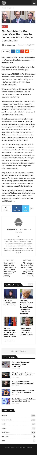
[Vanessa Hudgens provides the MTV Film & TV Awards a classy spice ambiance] (6, 392)
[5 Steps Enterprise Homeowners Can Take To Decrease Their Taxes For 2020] (6, 375)
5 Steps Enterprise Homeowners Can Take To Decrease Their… (23, 374)
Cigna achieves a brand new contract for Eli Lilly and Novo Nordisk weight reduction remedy (10, 269)
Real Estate (5, 436)
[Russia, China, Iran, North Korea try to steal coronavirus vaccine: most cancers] (6, 401)
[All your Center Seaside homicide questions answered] (6, 384)
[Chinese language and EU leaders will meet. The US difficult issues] (10, 321)
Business (4, 416)
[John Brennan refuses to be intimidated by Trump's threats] (26, 321)
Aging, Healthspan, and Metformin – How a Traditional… (20, 364)
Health (4, 424)
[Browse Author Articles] (18, 222)
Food (3, 441)
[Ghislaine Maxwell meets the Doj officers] (10, 294)
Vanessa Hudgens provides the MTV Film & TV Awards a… (23, 391)
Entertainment (6, 420)
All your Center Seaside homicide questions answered (23, 382)
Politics (4, 26)
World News (6, 432)
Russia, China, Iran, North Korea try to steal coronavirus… (23, 400)
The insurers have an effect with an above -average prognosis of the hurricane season (26, 269)
